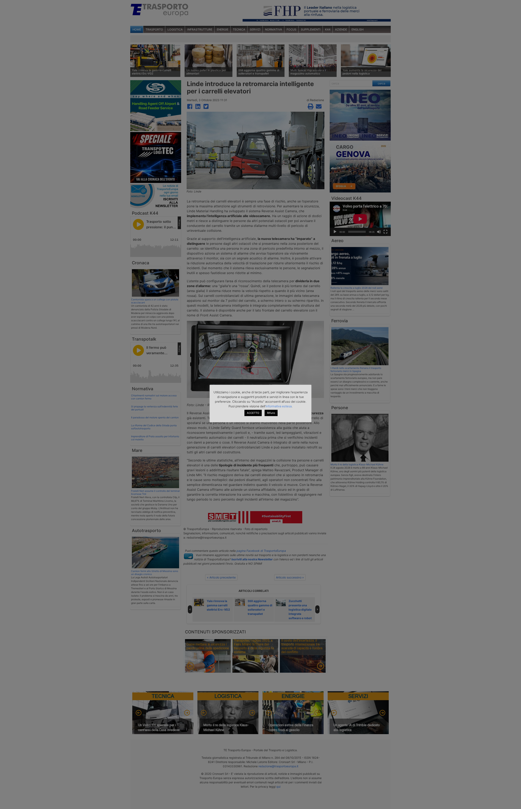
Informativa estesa (279, 406)
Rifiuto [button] (271, 412)
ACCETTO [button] (253, 412)
